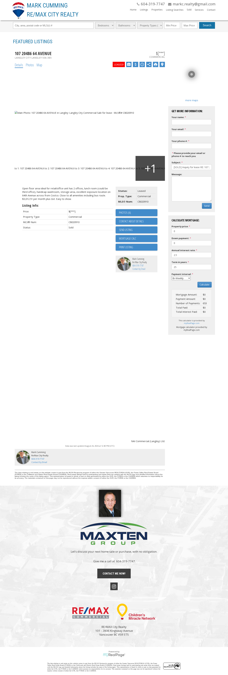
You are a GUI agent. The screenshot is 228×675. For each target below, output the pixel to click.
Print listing (126, 247)
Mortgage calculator (138, 238)
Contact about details (131, 221)
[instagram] (114, 586)
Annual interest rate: (183, 250)
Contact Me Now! (114, 573)
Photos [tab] (30, 64)
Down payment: (180, 238)
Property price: (180, 226)
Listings (144, 9)
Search (207, 25)
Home (133, 9)
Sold (189, 9)
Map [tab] (39, 64)
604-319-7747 (138, 265)
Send (206, 205)
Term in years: (179, 262)
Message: (177, 174)
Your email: (178, 129)
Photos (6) (125, 213)
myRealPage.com (191, 323)
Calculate (204, 284)
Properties (157, 9)
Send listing (126, 230)
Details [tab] (19, 64)
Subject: (176, 162)
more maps (191, 100)
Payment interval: (181, 274)
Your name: (178, 117)
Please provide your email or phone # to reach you (188, 155)
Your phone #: (180, 141)
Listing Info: (30, 205)
